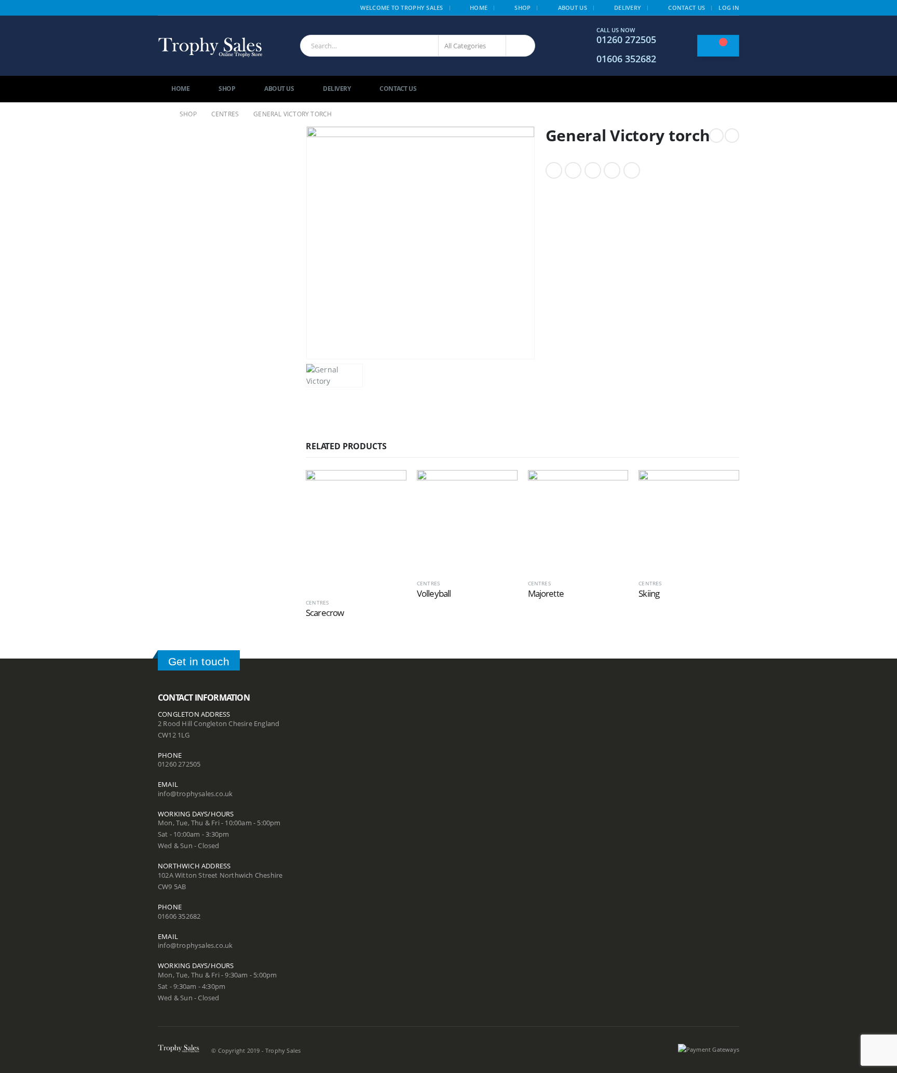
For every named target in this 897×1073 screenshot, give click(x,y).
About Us (572, 7)
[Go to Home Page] (161, 114)
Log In (728, 7)
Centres (317, 602)
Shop (522, 7)
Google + (612, 170)
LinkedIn (593, 170)
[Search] (520, 45)
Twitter (573, 170)
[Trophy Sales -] (210, 46)
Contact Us (686, 7)
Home (478, 7)
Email (631, 170)
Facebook (554, 170)
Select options (389, 487)
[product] (356, 530)
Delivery (627, 7)
